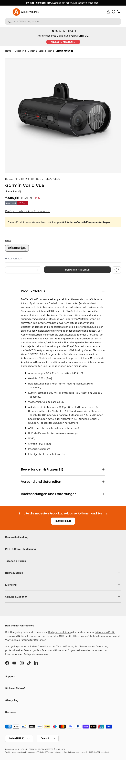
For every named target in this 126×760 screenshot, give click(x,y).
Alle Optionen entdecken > (86, 2)
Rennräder (52, 635)
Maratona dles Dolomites (93, 646)
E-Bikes (74, 635)
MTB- (62, 635)
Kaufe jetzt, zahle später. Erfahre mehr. (27, 211)
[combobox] (63, 21)
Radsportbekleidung (60, 631)
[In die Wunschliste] (117, 269)
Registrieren (63, 521)
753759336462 (53, 179)
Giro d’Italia (44, 646)
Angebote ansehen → (63, 41)
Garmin (9, 179)
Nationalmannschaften (31, 635)
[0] (114, 11)
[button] (119, 11)
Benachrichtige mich (77, 269)
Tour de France (64, 646)
